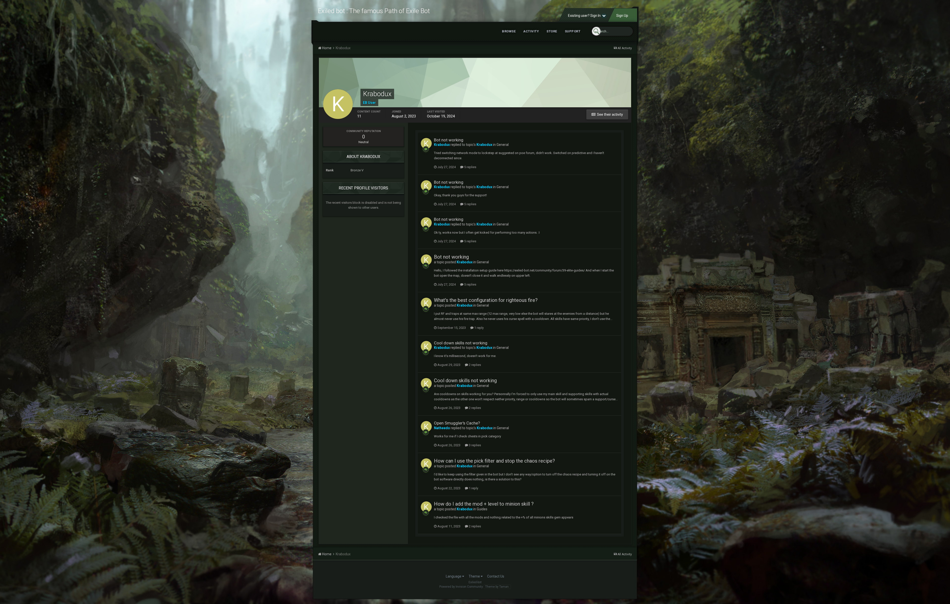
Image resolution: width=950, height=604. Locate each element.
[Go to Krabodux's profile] (426, 143)
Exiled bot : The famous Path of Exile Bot (374, 11)
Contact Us (495, 576)
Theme (475, 576)
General (503, 145)
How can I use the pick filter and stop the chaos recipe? (494, 461)
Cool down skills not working (460, 342)
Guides (482, 509)
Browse (509, 31)
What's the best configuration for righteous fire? (486, 300)
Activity (531, 31)
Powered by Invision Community (461, 586)
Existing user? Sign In (585, 16)
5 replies (469, 167)
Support (573, 31)
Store (551, 31)
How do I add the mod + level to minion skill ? (484, 504)
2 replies (474, 365)
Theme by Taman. (497, 586)
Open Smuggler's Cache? (457, 423)
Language (454, 576)
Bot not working (448, 139)
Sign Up (622, 16)
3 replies (474, 445)
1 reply (479, 328)
